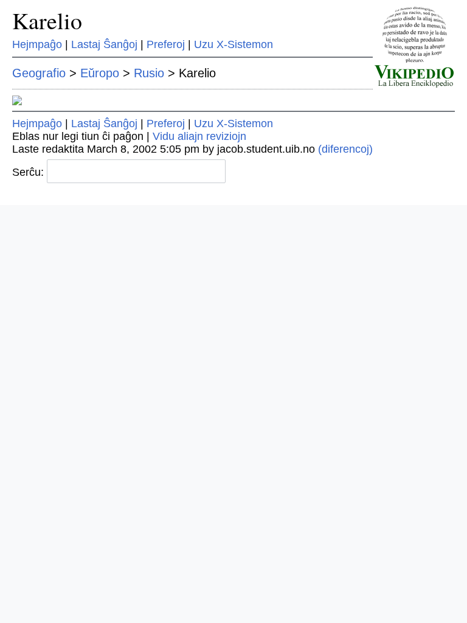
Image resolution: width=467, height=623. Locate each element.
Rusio (149, 73)
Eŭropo (99, 73)
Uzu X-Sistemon (233, 44)
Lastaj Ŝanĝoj (104, 44)
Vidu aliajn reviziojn (199, 136)
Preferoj (166, 44)
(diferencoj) (345, 149)
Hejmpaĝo (37, 44)
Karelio (47, 20)
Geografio (39, 73)
